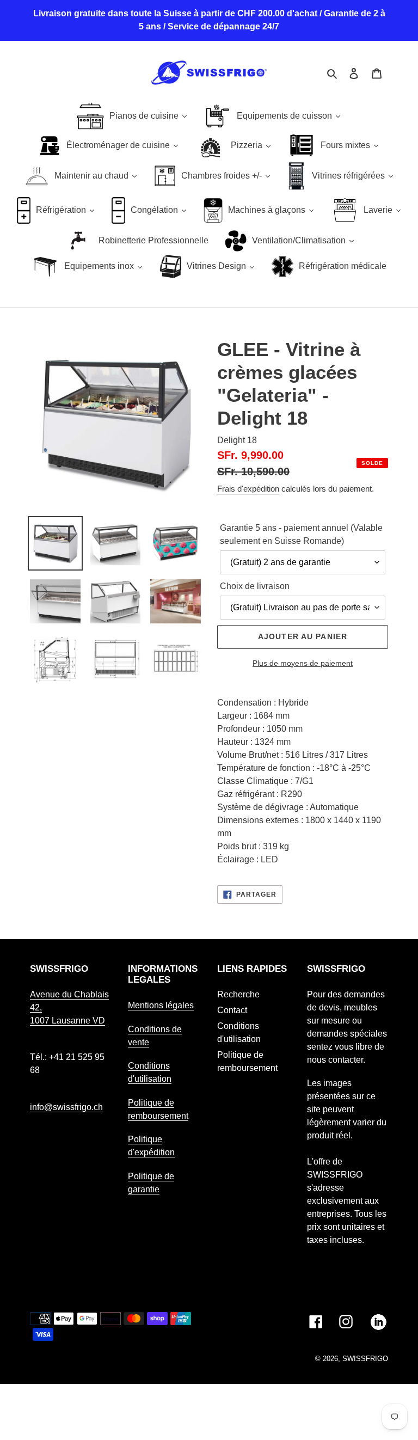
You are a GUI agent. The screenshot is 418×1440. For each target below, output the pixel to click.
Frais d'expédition (248, 488)
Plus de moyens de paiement (303, 663)
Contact (232, 1010)
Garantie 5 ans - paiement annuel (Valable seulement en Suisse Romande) (301, 534)
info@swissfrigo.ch (66, 1107)
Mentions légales (161, 1005)
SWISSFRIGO (365, 1359)
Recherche (238, 994)
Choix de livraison (255, 586)
